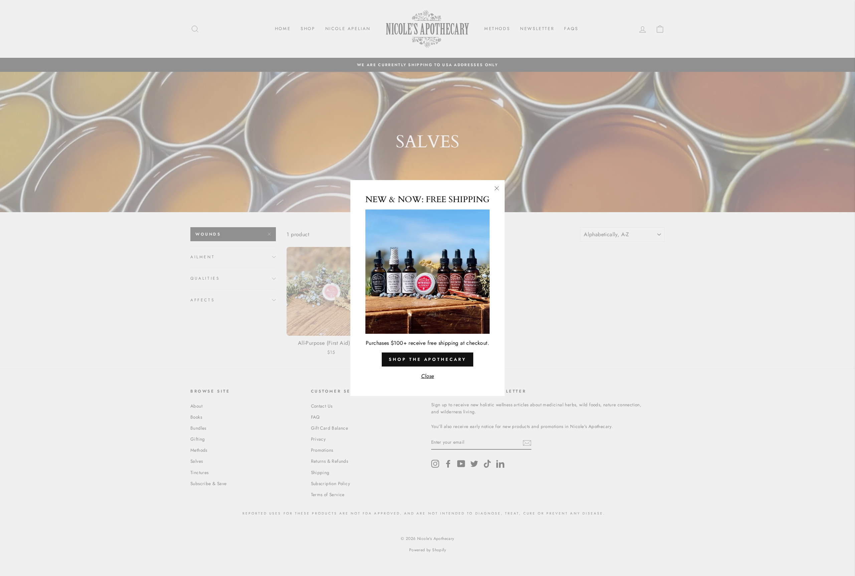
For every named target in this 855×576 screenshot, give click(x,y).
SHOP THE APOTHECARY (427, 359)
